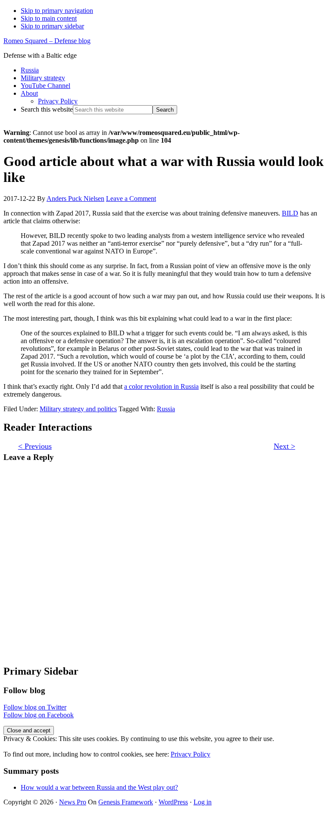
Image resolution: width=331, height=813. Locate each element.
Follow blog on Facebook (38, 715)
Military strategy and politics (78, 409)
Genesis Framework (125, 802)
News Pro (72, 802)
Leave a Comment (131, 198)
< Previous (35, 446)
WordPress (173, 802)
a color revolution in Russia (161, 386)
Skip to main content (49, 18)
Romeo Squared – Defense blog (47, 40)
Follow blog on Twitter (34, 707)
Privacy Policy (190, 754)
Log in (203, 802)
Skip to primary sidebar (52, 26)
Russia (166, 409)
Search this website (47, 109)
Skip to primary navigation (57, 10)
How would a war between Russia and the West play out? (99, 787)
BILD (290, 213)
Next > (284, 446)
